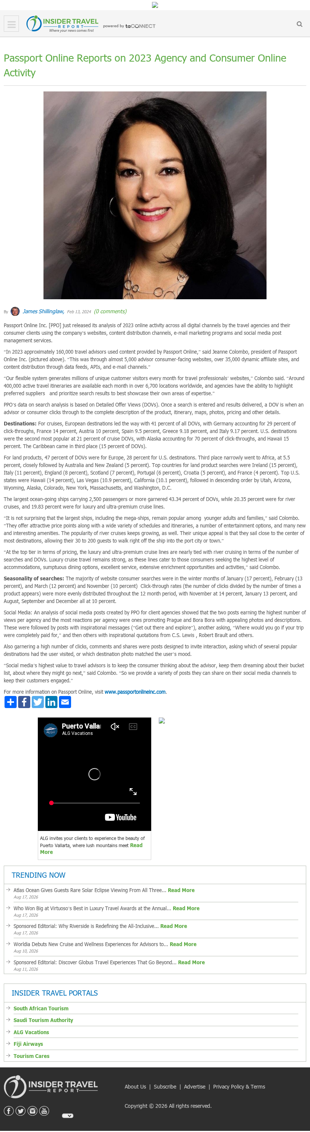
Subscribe (165, 1086)
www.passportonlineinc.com (135, 692)
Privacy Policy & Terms (239, 1086)
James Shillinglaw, (42, 311)
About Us (135, 1086)
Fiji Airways (28, 1044)
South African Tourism (41, 1008)
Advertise (194, 1086)
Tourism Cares (32, 1056)
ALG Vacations (31, 1032)
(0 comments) (109, 311)
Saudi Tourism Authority (43, 1020)
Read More (181, 890)
